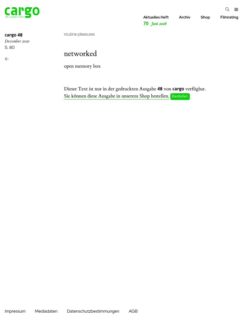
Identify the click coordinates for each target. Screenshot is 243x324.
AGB (133, 311)
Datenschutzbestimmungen (93, 311)
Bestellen (180, 96)
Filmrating (229, 17)
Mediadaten (46, 311)
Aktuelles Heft (156, 20)
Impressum (15, 311)
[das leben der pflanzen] (7, 59)
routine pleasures (79, 34)
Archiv (184, 17)
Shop (205, 17)
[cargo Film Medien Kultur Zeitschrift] (22, 16)
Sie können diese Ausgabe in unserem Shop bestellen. (116, 96)
